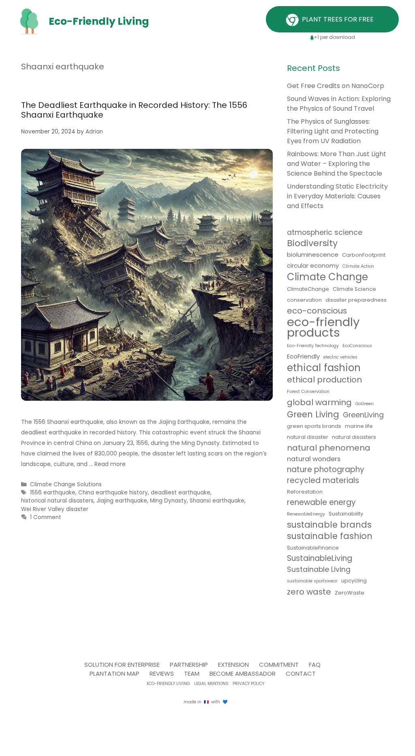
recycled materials (323, 480)
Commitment (279, 664)
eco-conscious (317, 310)
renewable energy (321, 502)
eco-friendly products (323, 327)
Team (191, 673)
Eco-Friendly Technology (313, 346)
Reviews (162, 673)
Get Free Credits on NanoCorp (335, 85)
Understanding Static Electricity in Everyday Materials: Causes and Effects (337, 196)
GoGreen (364, 404)
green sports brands (314, 426)
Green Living (313, 414)
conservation (304, 300)
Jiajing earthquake (121, 501)
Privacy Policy (248, 684)
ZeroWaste (349, 593)
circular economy (313, 265)
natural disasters (354, 437)
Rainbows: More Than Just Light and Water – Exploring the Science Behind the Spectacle (336, 163)
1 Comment (45, 517)
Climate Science (354, 289)
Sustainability (346, 514)
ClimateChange (308, 289)
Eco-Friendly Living (168, 684)
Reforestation (305, 492)
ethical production (324, 379)
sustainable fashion (329, 536)
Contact (301, 673)
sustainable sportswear (312, 581)
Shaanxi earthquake (217, 501)
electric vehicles (340, 357)
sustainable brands (329, 525)
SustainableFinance (313, 548)
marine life (359, 426)
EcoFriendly (303, 356)
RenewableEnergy (306, 514)
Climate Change (327, 277)
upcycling (354, 580)
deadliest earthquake (180, 492)
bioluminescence (312, 254)
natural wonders (313, 459)
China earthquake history (113, 492)
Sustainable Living (319, 569)
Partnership (189, 664)
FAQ (315, 664)
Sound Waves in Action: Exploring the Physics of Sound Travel (339, 103)
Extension (233, 664)
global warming (319, 402)
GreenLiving (363, 415)
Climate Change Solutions (66, 484)
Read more (110, 464)
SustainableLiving (319, 558)
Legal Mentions (211, 684)
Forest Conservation (308, 392)
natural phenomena (328, 447)
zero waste (309, 591)
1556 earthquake (52, 492)
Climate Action (358, 266)
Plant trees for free (339, 19)
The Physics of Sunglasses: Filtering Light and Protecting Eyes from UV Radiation (333, 131)
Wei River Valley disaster (54, 509)
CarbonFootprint (363, 255)
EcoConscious (357, 346)
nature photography (325, 469)
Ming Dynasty (168, 501)
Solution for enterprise (122, 664)
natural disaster (307, 437)
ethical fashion (324, 368)
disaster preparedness (356, 300)
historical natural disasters (57, 501)
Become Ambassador (243, 673)
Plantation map (114, 673)
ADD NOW (207, 219)
